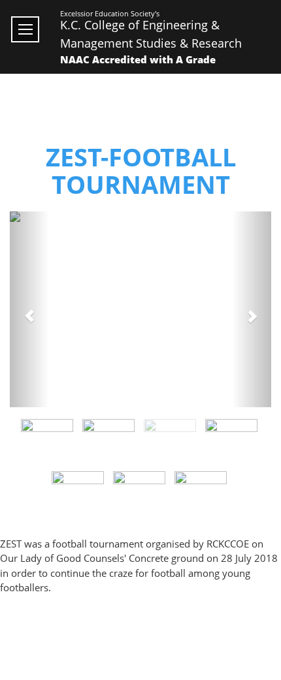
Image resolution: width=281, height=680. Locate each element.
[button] (29, 309)
